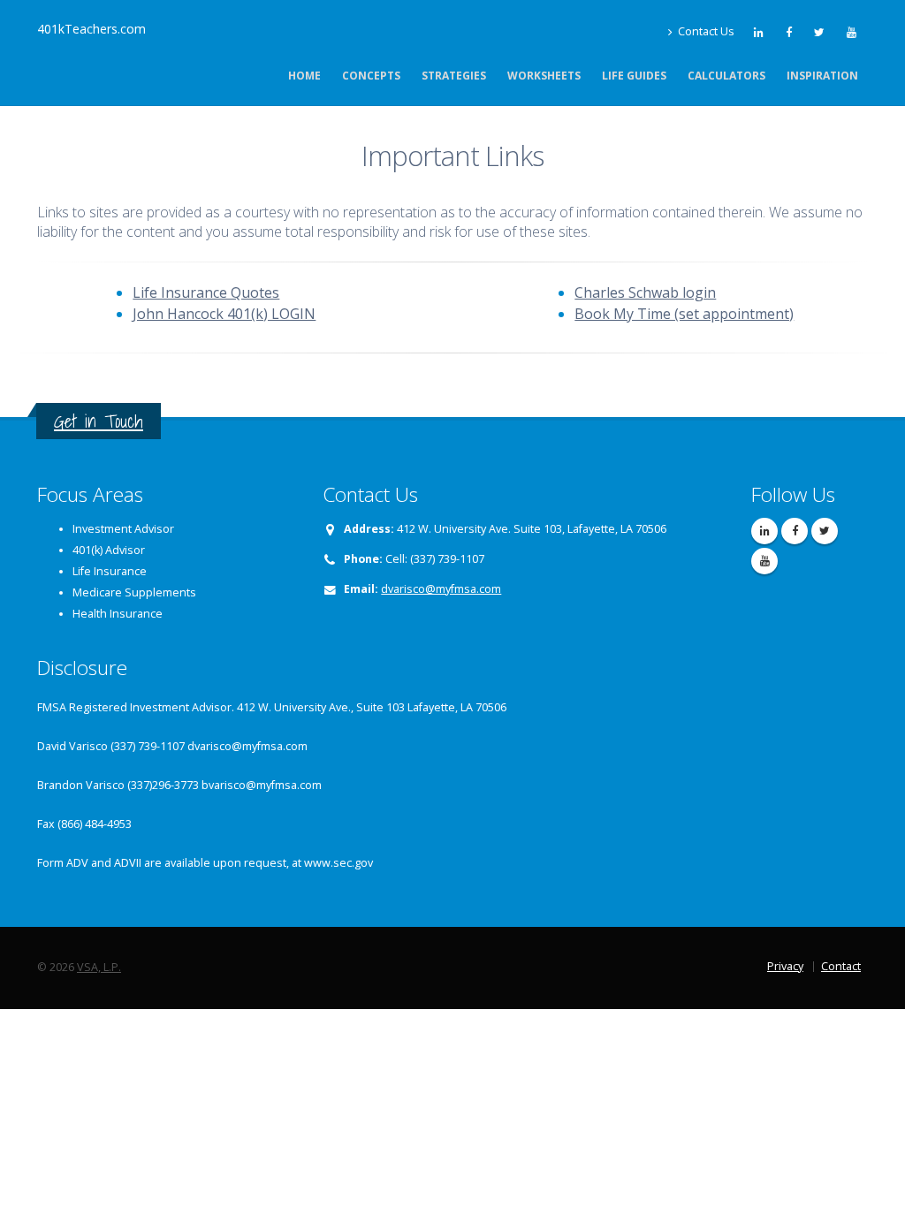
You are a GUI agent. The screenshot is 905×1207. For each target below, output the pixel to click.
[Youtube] (853, 32)
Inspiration (822, 75)
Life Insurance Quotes (206, 292)
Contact (841, 966)
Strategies (454, 75)
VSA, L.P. (99, 967)
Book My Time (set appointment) (684, 313)
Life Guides (634, 75)
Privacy (785, 966)
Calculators (726, 75)
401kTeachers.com (91, 28)
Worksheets (544, 75)
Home (304, 75)
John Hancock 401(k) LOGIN (224, 313)
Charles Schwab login (645, 292)
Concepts (371, 75)
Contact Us (704, 31)
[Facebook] (790, 32)
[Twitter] (820, 32)
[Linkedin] (760, 32)
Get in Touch (98, 421)
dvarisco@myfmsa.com (441, 588)
